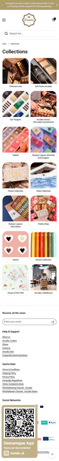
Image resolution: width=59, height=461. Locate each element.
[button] (53, 20)
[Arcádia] (29, 20)
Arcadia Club (8, 351)
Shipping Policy (9, 373)
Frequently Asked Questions (14, 355)
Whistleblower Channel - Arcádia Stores (19, 391)
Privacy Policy (8, 377)
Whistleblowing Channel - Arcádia (17, 388)
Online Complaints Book (13, 384)
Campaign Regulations (12, 380)
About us (6, 337)
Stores (5, 344)
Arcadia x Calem (9, 341)
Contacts (6, 348)
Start (4, 44)
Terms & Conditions (11, 369)
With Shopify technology (39, 452)
